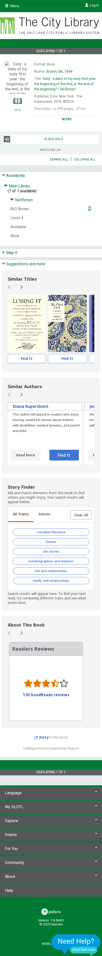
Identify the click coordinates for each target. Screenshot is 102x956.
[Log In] (86, 5)
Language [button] (13, 793)
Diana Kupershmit (31, 406)
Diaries (51, 542)
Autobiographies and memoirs (51, 561)
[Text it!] (89, 209)
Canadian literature (51, 532)
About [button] (10, 876)
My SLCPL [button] (14, 806)
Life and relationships (51, 571)
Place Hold (54, 139)
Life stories (51, 551)
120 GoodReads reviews (46, 694)
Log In (94, 5)
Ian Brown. (65, 84)
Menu (14, 6)
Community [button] (14, 862)
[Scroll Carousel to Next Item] (21, 287)
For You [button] (11, 848)
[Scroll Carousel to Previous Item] (9, 287)
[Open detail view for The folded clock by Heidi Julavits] (67, 323)
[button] (81, 515)
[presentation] (27, 323)
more (67, 119)
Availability (15, 175)
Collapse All (85, 159)
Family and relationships (51, 581)
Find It (26, 358)
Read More (25, 455)
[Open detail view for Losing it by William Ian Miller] (27, 323)
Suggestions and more (25, 264)
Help (9, 890)
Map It (11, 252)
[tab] (20, 514)
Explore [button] (11, 820)
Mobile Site (51, 944)
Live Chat (76, 945)
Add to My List (50, 149)
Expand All (59, 159)
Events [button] (11, 834)
